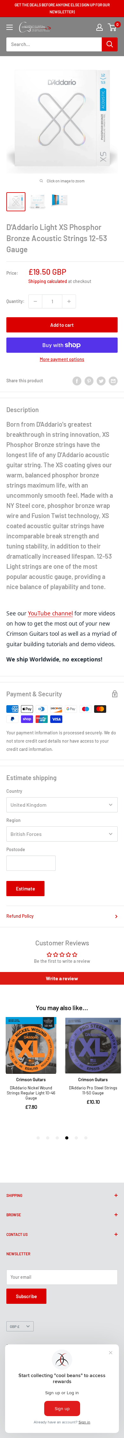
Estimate (25, 888)
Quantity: (15, 301)
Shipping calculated (47, 281)
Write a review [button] (62, 978)
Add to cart (62, 325)
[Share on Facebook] (76, 380)
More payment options (62, 359)
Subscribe (26, 1296)
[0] (112, 27)
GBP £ (14, 1326)
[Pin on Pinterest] (89, 380)
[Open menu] (9, 27)
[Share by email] (113, 380)
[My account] (99, 27)
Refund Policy (20, 916)
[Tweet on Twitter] (101, 380)
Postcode (15, 849)
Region (13, 820)
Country (14, 791)
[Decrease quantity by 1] (35, 301)
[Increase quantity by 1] (69, 301)
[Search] (110, 44)
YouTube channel (50, 613)
